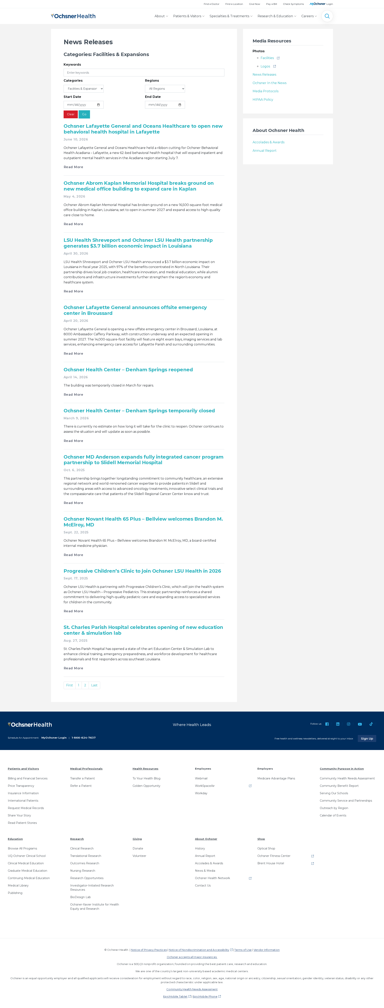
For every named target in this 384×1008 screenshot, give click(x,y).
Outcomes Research (84, 863)
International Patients (23, 800)
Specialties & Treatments (229, 16)
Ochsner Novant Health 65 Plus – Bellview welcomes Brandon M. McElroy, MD (143, 522)
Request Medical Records (26, 808)
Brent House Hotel (270, 863)
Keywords (72, 64)
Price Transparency (21, 786)
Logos (265, 66)
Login (329, 3)
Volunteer (139, 856)
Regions (152, 80)
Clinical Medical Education (26, 863)
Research (77, 838)
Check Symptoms (293, 3)
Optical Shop (266, 848)
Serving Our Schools (334, 793)
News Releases (264, 74)
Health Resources (145, 768)
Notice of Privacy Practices (149, 949)
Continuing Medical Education (29, 878)
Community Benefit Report (339, 786)
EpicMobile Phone (205, 996)
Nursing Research (82, 870)
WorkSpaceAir (205, 786)
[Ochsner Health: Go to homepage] (73, 15)
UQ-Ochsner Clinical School (27, 856)
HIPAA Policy (263, 99)
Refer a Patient (81, 786)
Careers (307, 16)
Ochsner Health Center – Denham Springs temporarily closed (139, 411)
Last (94, 685)
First (69, 685)
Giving (137, 838)
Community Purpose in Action (342, 768)
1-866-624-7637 (84, 737)
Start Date (72, 97)
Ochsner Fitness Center (273, 856)
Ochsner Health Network (212, 878)
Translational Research (85, 856)
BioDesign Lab (80, 897)
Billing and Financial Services (27, 778)
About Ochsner (206, 838)
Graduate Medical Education (27, 870)
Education (15, 838)
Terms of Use (243, 949)
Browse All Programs (22, 848)
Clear (70, 114)
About (160, 16)
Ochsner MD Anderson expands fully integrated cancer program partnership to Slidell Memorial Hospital (143, 460)
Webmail (201, 778)
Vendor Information (267, 949)
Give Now (254, 3)
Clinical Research (82, 848)
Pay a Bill (271, 3)
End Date (153, 97)
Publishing (15, 893)
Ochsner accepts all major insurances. (192, 957)
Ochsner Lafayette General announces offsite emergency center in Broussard (135, 310)
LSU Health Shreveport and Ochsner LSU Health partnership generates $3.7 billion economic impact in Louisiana (138, 243)
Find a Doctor (211, 3)
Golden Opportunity (146, 786)
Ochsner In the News (269, 83)
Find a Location (234, 3)
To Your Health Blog (146, 778)
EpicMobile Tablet (175, 996)
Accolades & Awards (268, 142)
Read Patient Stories (22, 823)
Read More (73, 167)
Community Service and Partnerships (346, 800)
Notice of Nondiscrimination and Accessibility (199, 949)
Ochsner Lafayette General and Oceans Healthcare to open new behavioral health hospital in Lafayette (143, 129)
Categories (73, 80)
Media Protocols (265, 91)
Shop (261, 838)
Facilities (267, 58)
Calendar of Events (333, 815)
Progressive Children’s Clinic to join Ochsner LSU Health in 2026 (142, 571)
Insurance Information (23, 793)
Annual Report (265, 151)
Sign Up (368, 738)
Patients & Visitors (187, 16)
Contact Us (203, 885)
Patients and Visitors (23, 768)
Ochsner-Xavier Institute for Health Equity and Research (94, 907)
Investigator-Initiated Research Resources (92, 888)
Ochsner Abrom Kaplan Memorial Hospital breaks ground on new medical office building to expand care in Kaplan (139, 186)
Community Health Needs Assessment (347, 778)
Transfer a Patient (82, 778)
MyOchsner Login (54, 737)
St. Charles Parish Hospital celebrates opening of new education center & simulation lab (143, 630)
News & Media (205, 870)
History (200, 848)
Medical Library (18, 885)
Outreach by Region (334, 808)
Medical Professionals (86, 768)
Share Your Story (19, 815)
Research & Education (275, 16)
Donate (138, 848)
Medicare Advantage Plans (276, 778)
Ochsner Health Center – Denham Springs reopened (128, 369)
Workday (201, 793)
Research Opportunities (86, 878)
